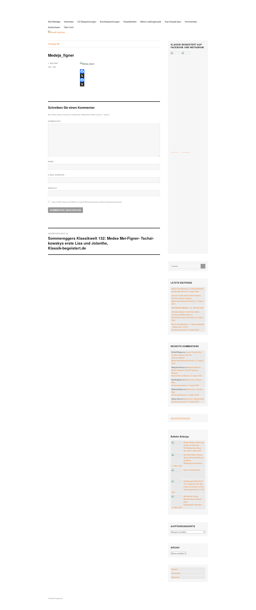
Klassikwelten (130, 21)
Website (52, 188)
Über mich (69, 27)
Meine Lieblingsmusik (150, 21)
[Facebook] (120, 71)
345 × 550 (52, 67)
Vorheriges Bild (54, 44)
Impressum (175, 577)
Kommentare (191, 21)
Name (51, 161)
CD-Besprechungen (86, 21)
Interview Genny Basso (192, 470)
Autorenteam (54, 27)
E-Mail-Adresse (57, 175)
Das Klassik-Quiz (173, 21)
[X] (120, 76)
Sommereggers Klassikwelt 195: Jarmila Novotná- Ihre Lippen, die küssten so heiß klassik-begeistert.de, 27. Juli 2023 (187, 486)
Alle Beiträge (54, 21)
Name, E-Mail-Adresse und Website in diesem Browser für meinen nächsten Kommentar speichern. (87, 202)
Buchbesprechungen (110, 21)
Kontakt (174, 569)
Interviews (69, 21)
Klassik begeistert (74, 12)
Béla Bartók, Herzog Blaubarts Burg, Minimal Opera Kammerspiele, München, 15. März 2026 (186, 502)
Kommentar (55, 121)
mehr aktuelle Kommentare (180, 418)
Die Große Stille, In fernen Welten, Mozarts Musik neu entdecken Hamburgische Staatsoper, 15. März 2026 (187, 460)
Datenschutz (175, 573)
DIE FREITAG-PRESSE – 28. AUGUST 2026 (187, 308)
